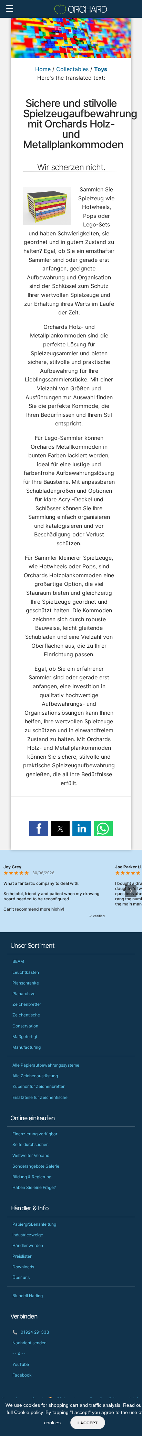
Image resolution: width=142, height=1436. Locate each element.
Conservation (25, 1025)
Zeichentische (26, 1014)
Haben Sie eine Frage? (34, 1187)
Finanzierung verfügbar (34, 1133)
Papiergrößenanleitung (34, 1224)
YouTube (20, 1364)
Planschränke (25, 983)
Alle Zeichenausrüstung (35, 1075)
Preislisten (22, 1256)
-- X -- (19, 1353)
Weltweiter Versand (30, 1155)
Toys (100, 69)
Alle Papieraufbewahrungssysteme (45, 1065)
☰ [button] (10, 8)
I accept (88, 1423)
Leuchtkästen (25, 972)
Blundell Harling (27, 1295)
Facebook (22, 1375)
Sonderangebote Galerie (35, 1166)
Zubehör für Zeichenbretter (38, 1086)
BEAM (18, 961)
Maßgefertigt (24, 1036)
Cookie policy (28, 1412)
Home (43, 69)
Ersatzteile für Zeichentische (40, 1097)
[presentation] (130, 891)
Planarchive (24, 993)
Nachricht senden (29, 1342)
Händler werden (27, 1245)
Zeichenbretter (26, 1004)
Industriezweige (27, 1234)
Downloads (23, 1266)
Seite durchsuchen (30, 1144)
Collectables (72, 69)
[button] (38, 828)
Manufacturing (26, 1047)
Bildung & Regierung (31, 1176)
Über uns (21, 1277)
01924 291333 (30, 1332)
